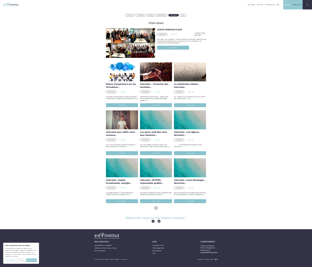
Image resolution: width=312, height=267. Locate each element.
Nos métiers (251, 4)
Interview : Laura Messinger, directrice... (189, 181)
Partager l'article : (200, 33)
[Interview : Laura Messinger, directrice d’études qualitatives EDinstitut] (190, 167)
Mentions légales (114, 259)
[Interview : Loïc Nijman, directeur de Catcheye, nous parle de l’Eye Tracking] (190, 119)
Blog (277, 4)
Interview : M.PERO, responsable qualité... (151, 181)
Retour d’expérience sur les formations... (121, 85)
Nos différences (270, 4)
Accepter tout (32, 260)
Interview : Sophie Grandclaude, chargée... (118, 181)
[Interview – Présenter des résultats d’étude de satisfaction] (156, 71)
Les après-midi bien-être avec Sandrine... (153, 133)
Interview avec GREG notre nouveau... (120, 133)
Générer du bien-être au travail (106, 248)
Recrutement (157, 250)
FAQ (153, 253)
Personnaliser (10, 260)
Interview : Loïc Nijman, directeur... (186, 133)
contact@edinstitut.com (208, 252)
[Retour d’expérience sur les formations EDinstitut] (122, 71)
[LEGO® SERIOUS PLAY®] (130, 43)
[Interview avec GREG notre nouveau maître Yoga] (122, 119)
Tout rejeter (21, 260)
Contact (287, 4)
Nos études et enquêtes (103, 245)
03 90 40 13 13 (296, 4)
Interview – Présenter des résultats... (154, 85)
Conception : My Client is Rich (205, 259)
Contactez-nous (158, 245)
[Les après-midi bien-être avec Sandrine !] (156, 119)
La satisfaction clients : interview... (186, 85)
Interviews (162, 34)
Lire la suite (173, 47)
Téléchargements (158, 248)
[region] (21, 253)
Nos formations (100, 250)
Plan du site (124, 259)
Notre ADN (260, 4)
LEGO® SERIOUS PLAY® (169, 29)
